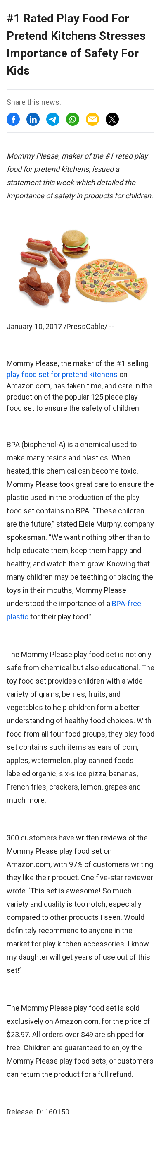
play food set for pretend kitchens (62, 374)
